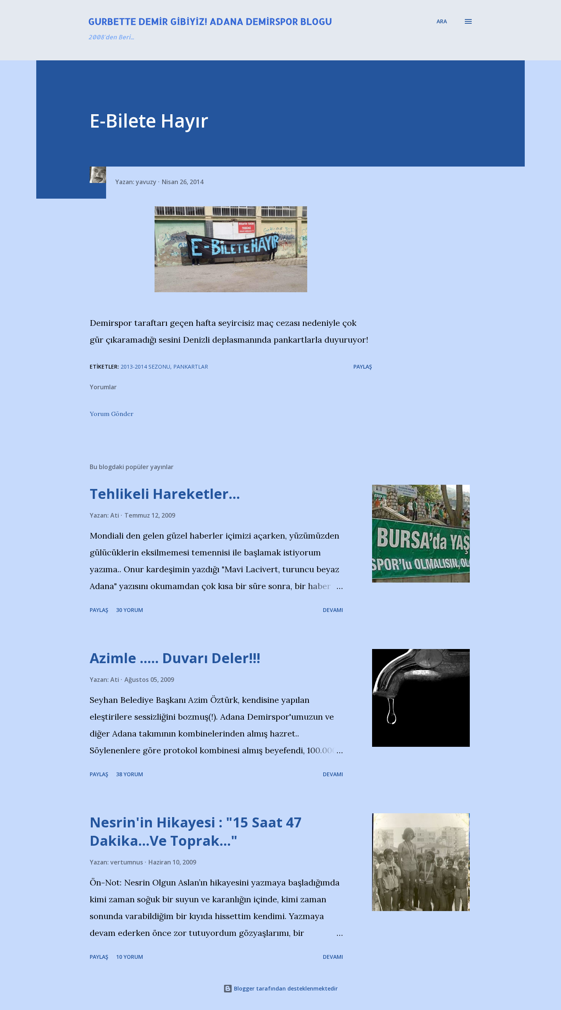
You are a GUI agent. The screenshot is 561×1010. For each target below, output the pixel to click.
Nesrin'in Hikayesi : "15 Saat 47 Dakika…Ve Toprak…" (196, 831)
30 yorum (129, 609)
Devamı (333, 609)
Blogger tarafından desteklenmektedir (285, 988)
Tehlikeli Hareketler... (165, 493)
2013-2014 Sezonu (145, 366)
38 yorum (129, 774)
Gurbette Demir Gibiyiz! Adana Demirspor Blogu (210, 21)
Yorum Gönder (112, 414)
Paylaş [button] (362, 366)
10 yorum (129, 956)
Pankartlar (190, 366)
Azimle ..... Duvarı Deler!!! (175, 658)
